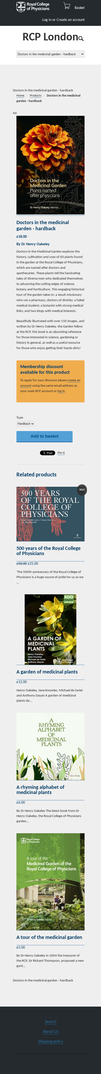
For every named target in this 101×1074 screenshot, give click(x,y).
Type (19, 418)
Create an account (71, 20)
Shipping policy (50, 1041)
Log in (46, 20)
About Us (50, 1032)
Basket (78, 8)
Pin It (61, 453)
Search (50, 1022)
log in (61, 391)
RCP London (50, 37)
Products (35, 95)
